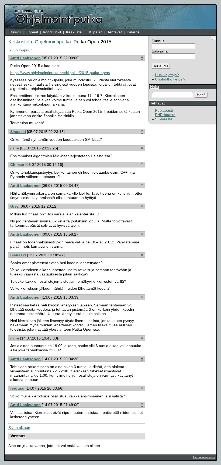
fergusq (17, 388)
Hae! (201, 95)
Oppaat (32, 32)
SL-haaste (163, 119)
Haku (154, 87)
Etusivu (14, 32)
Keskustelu (75, 32)
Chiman (17, 164)
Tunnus (158, 41)
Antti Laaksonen (25, 58)
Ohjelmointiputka (53, 41)
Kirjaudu (161, 66)
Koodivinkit (52, 32)
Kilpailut (95, 32)
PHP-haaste (165, 115)
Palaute (133, 32)
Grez (14, 206)
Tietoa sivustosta (204, 457)
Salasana (160, 51)
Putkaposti (164, 110)
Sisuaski (18, 132)
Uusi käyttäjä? (167, 75)
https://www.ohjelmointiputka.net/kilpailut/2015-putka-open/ (60, 73)
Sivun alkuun (19, 427)
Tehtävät (114, 32)
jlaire (14, 148)
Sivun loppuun (20, 50)
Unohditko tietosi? (170, 79)
